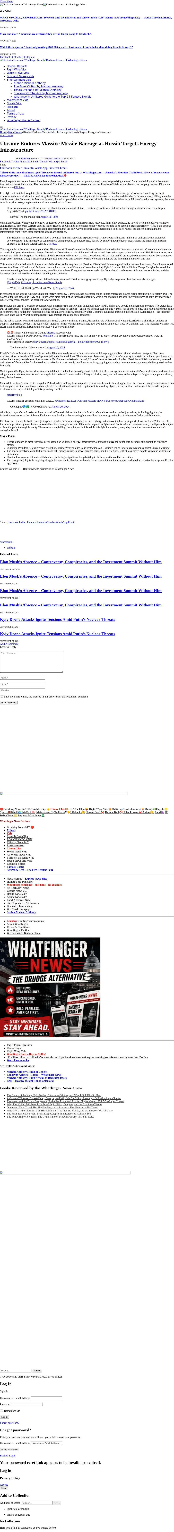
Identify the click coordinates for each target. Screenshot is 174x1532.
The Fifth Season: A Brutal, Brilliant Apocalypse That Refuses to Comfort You (49, 1113)
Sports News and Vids (19, 860)
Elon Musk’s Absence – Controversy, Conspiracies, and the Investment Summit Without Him (81, 562)
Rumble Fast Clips (17, 836)
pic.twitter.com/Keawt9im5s (47, 282)
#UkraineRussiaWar (65, 400)
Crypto (160, 809)
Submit (36, 1370)
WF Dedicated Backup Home (23, 933)
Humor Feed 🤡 (95, 812)
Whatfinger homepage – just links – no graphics (34, 884)
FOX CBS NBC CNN (19, 839)
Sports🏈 (5, 812)
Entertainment (15, 845)
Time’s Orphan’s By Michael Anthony (38, 89)
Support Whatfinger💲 (31, 815)
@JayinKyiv (13, 282)
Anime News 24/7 (17, 896)
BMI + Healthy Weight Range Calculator (30, 1080)
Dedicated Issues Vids (19, 906)
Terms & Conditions (18, 927)
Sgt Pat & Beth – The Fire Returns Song (30, 869)
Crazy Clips (14, 1048)
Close (4, 1488)
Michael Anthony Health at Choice (27, 1071)
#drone (108, 400)
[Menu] (1, 127)
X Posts (11, 830)
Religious (12, 106)
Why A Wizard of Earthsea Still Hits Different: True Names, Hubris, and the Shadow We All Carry (60, 1110)
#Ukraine (26, 282)
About (11, 110)
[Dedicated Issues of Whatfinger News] (43, 60)
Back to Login (7, 1455)
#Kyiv (100, 400)
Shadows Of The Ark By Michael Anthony (41, 93)
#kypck (51, 341)
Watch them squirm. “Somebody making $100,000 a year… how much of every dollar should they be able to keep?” (66, 47)
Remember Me (11, 1410)
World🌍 (16, 812)
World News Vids (18, 73)
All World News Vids (19, 854)
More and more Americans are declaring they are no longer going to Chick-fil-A (46, 34)
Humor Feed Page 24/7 (20, 881)
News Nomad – (27, 878)
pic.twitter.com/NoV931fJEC (41, 211)
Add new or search (10, 1502)
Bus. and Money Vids (20, 76)
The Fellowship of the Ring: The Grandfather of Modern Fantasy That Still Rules (50, 1116)
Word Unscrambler (18, 1060)
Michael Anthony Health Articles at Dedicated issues (37, 1077)
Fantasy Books (15, 866)
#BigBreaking (14, 394)
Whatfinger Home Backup (23, 120)
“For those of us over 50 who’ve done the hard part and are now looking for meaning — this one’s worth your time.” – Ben (77, 1057)
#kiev (36, 341)
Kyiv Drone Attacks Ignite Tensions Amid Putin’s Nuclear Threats (57, 619)
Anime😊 (148, 812)
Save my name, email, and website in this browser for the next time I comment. (46, 696)
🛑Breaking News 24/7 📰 (15, 809)
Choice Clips (14, 848)
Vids (9, 833)
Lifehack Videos (16, 863)
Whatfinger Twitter (18, 930)
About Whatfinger (17, 924)
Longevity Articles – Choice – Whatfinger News (34, 1074)
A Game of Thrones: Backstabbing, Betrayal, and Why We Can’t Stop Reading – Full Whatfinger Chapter (64, 1098)
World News (6, 135)
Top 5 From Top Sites (19, 1045)
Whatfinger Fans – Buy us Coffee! (26, 1054)
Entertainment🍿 (134, 809)
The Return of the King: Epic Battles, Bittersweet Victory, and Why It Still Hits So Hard (54, 1095)
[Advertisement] (87, 497)
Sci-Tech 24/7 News (18, 887)
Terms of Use (15, 113)
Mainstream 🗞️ (45, 812)
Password (5, 1404)
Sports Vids (14, 103)
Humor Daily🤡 (114, 812)
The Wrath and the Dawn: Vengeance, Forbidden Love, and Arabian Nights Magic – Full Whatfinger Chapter (65, 1101)
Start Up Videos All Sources (23, 903)
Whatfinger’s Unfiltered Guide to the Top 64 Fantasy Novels (52, 96)
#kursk (43, 341)
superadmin (25, 158)
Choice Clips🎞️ (59, 809)
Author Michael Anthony (30, 83)
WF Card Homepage (19, 909)
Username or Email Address (15, 1398)
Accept (4, 1484)
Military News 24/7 (18, 842)
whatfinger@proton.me (26, 921)
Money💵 (150, 809)
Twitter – (59, 812)
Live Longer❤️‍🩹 (133, 812)
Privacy (11, 117)
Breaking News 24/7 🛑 (20, 827)
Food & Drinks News (19, 900)
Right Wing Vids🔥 (100, 809)
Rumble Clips (38, 809)
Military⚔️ (118, 809)
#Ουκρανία (69, 341)
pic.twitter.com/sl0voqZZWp (93, 341)
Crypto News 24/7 (17, 890)
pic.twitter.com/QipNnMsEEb (128, 400)
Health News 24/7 (17, 893)
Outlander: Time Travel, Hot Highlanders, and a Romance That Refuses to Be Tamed (52, 1107)
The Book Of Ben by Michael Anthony (38, 86)
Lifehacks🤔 (77, 812)
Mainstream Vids (17, 100)
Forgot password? (9, 1422)
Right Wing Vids (17, 69)
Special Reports (17, 66)
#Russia (51, 332)
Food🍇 (159, 812)
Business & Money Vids (20, 857)
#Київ (59, 341)
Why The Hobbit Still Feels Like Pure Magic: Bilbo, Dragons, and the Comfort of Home (54, 1104)
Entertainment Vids (19, 79)
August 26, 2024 (49, 216)
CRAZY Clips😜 (78, 809)
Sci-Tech (26, 812)
